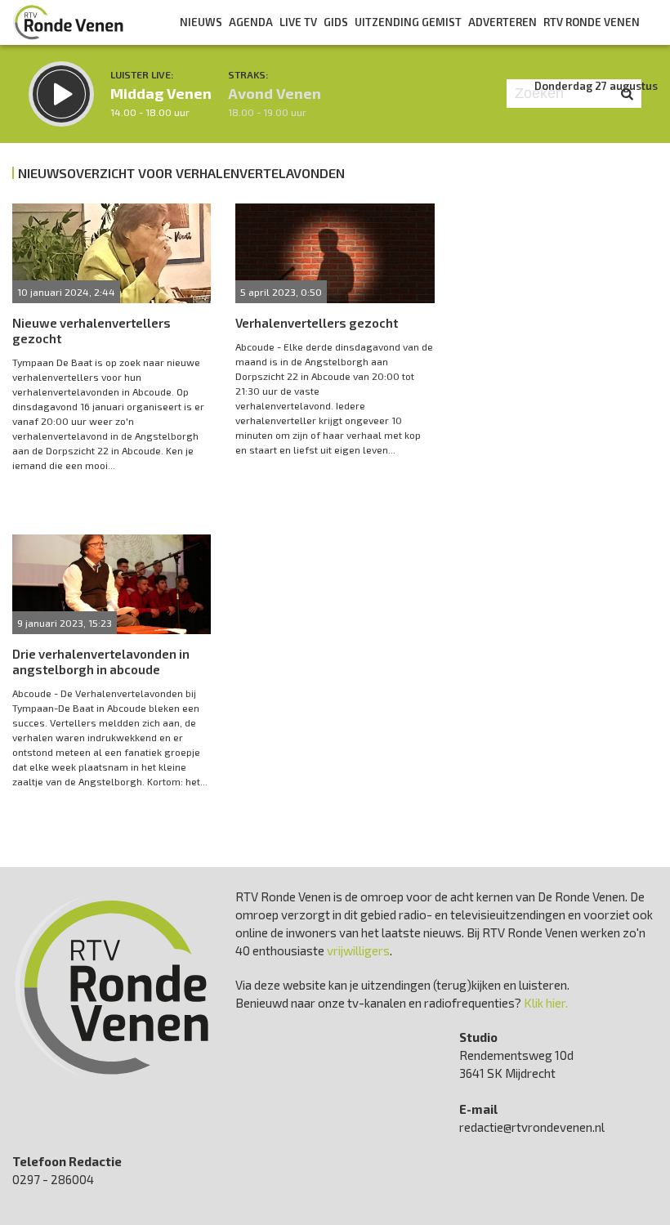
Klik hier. (546, 1002)
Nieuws (201, 22)
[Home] (68, 22)
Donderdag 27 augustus (596, 85)
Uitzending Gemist (408, 22)
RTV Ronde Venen (591, 22)
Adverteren (502, 22)
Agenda (251, 22)
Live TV (298, 22)
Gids (336, 22)
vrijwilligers (358, 950)
